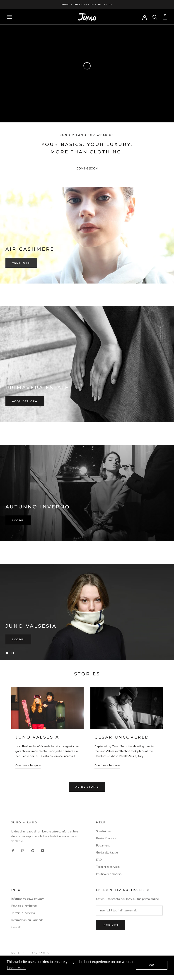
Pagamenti (103, 846)
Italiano (38, 952)
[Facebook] (12, 850)
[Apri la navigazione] (9, 17)
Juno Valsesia (37, 737)
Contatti (16, 927)
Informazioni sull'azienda (27, 920)
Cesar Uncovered (121, 737)
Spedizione (103, 831)
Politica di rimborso (108, 874)
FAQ (99, 860)
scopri (18, 520)
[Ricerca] (154, 16)
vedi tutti (21, 262)
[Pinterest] (32, 850)
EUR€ (15, 952)
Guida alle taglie (107, 853)
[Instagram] (22, 850)
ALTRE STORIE (87, 786)
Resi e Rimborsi (106, 838)
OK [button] (151, 965)
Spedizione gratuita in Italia (87, 4)
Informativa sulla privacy (27, 899)
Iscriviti (110, 925)
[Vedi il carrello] (165, 16)
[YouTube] (42, 850)
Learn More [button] (16, 968)
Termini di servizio (108, 867)
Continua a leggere (28, 765)
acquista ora (24, 401)
